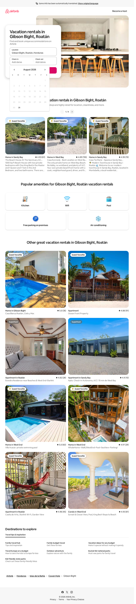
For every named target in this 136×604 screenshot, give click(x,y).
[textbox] (21, 62)
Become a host (119, 11)
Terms (61, 599)
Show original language (88, 3)
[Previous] (62, 112)
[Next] (72, 112)
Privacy (53, 599)
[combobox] (33, 52)
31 (19, 107)
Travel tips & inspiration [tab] (15, 535)
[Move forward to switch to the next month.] (45, 69)
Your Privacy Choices (75, 599)
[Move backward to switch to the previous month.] (14, 69)
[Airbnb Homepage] (12, 11)
